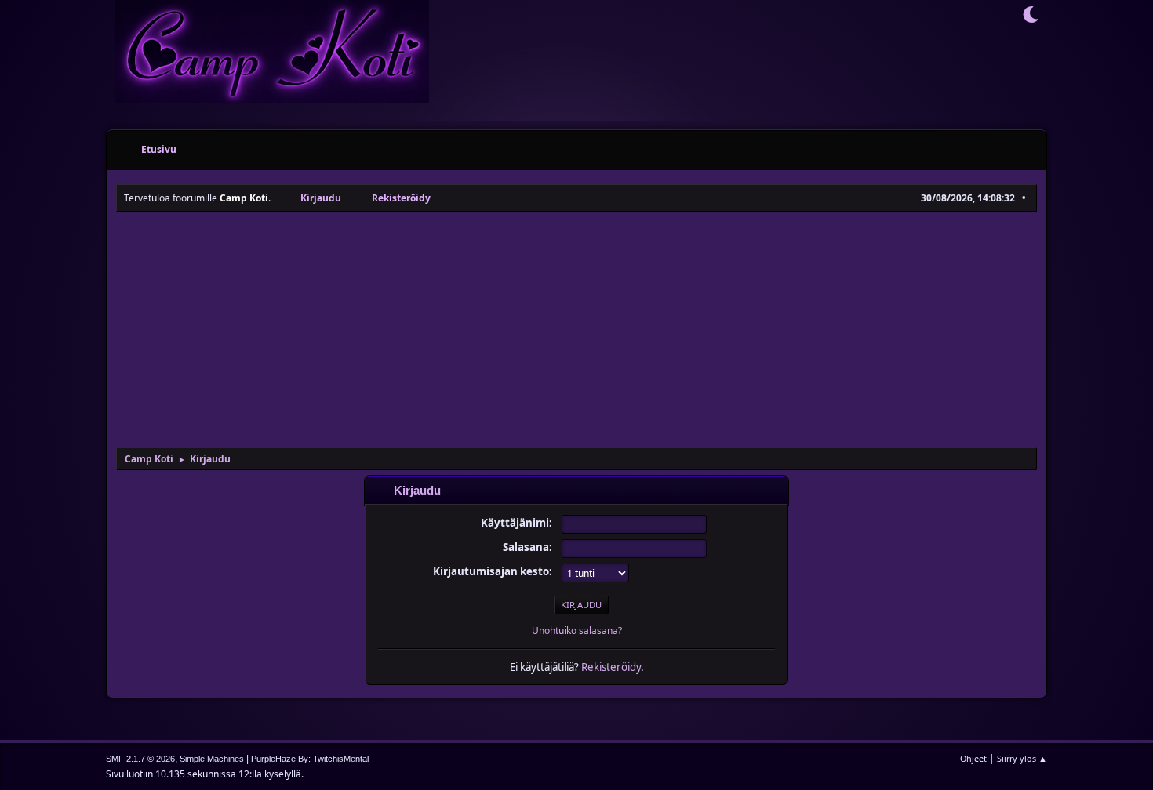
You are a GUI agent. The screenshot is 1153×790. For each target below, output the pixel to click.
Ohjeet (973, 758)
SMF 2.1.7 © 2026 (140, 758)
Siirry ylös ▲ (1022, 758)
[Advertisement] (576, 329)
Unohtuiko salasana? (577, 630)
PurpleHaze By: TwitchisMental (310, 758)
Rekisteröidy (611, 667)
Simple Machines (212, 758)
